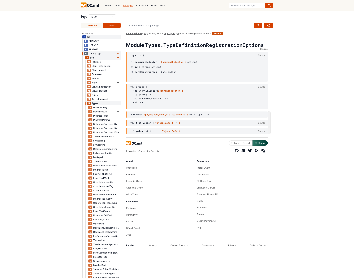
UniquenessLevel (101, 261)
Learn (108, 5)
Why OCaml (132, 194)
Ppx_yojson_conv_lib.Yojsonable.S (166, 114)
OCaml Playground (206, 220)
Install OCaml (203, 167)
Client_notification (101, 66)
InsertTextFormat (102, 211)
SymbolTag (99, 140)
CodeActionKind (101, 190)
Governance (208, 245)
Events (129, 221)
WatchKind (99, 223)
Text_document (100, 99)
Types (95, 103)
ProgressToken (100, 115)
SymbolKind (99, 144)
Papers (200, 214)
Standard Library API (207, 194)
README (93, 49)
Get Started (203, 174)
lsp (84, 16)
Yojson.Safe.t (164, 122)
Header (95, 78)
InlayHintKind (100, 248)
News (154, 5)
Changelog (131, 167)
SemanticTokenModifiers (106, 269)
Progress (96, 61)
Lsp (92, 57)
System (261, 143)
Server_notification (101, 86)
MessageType (100, 256)
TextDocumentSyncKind (106, 244)
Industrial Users (134, 181)
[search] (269, 5)
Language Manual (206, 187)
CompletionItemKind (103, 182)
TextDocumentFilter (103, 136)
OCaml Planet (133, 228)
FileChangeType (101, 219)
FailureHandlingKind (103, 153)
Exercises (202, 207)
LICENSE (93, 45)
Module (217, 33)
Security (152, 245)
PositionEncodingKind (104, 194)
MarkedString (100, 107)
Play (162, 5)
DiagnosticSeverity (103, 198)
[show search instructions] (268, 25)
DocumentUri (100, 111)
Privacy (232, 245)
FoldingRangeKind (102, 173)
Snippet (95, 95)
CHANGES (94, 41)
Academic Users (134, 187)
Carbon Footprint (179, 245)
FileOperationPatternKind (106, 236)
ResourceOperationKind (105, 149)
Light (236, 143)
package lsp (87, 33)
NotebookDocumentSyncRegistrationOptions (106, 128)
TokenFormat (100, 161)
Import (95, 82)
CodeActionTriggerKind (105, 203)
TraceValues (99, 240)
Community (142, 5)
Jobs (128, 234)
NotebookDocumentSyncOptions (106, 124)
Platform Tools (204, 181)
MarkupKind (99, 157)
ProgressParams (101, 120)
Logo (199, 227)
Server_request (99, 90)
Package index (134, 33)
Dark (248, 143)
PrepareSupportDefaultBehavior (106, 165)
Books (200, 201)
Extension (97, 74)
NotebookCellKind (102, 215)
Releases (130, 174)
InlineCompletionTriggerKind (106, 252)
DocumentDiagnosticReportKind (106, 227)
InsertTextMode (101, 178)
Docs (112, 25)
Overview (92, 25)
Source (264, 49)
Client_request (99, 70)
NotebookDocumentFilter (106, 132)
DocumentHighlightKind (105, 232)
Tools (117, 5)
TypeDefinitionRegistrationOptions (193, 33)
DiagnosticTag (100, 169)
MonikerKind (99, 265)
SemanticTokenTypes (104, 273)
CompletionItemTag (103, 186)
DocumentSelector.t (173, 61)
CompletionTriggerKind (104, 207)
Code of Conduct (259, 245)
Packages (128, 5)
